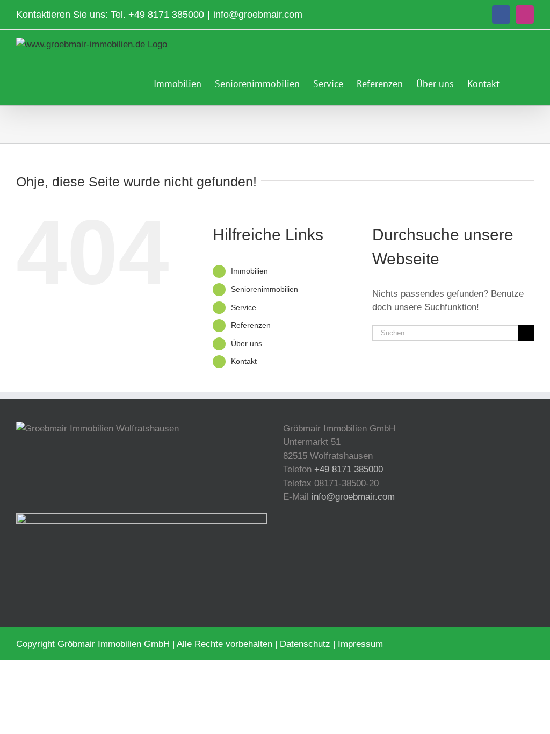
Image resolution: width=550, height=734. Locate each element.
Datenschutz (305, 644)
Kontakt (244, 361)
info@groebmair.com (257, 14)
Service (243, 307)
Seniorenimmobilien (264, 289)
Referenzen (251, 325)
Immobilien (249, 271)
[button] (516, 82)
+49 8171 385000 (166, 14)
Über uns (246, 343)
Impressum (360, 644)
